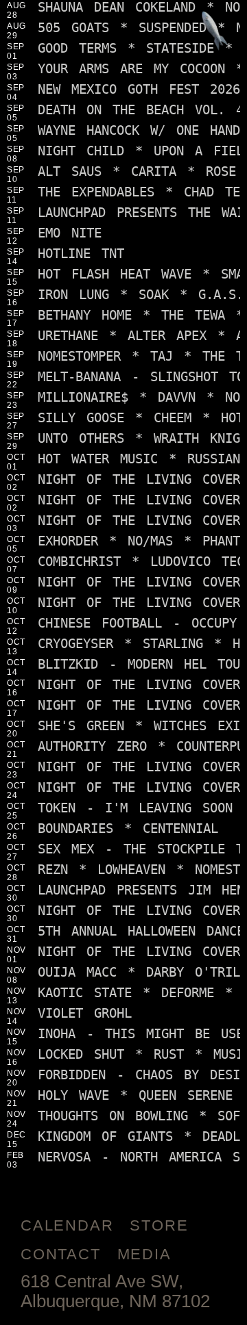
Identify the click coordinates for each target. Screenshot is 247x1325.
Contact (61, 1254)
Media (144, 1254)
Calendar (67, 1225)
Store (159, 1225)
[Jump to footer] (215, 32)
